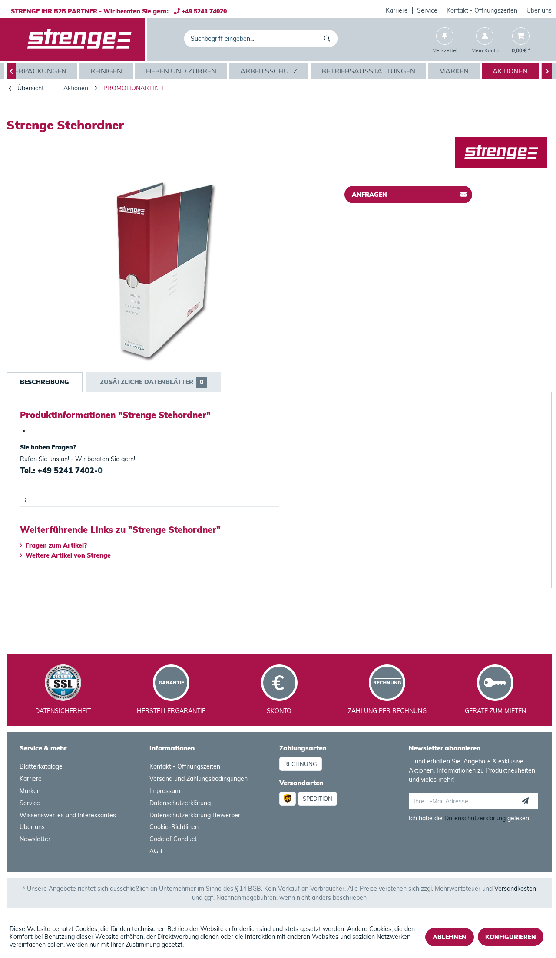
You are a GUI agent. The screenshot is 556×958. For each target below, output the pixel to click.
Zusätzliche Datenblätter (151, 382)
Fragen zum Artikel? (56, 545)
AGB (155, 851)
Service (427, 10)
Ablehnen (450, 937)
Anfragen (369, 194)
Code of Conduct (173, 839)
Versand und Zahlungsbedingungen (198, 779)
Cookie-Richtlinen (174, 827)
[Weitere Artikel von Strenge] (501, 152)
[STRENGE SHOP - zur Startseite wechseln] (79, 39)
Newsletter (35, 839)
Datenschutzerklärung (180, 803)
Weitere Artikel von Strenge (68, 555)
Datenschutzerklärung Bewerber (194, 815)
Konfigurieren (510, 937)
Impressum (164, 791)
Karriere (397, 10)
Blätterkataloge (41, 766)
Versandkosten (515, 888)
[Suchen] (329, 38)
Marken (30, 791)
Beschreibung (44, 382)
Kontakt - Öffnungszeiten (482, 10)
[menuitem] (397, 10)
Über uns (539, 10)
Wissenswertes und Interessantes (68, 815)
